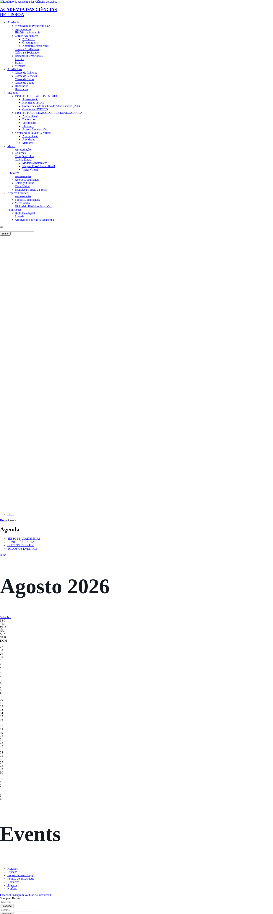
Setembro (5, 617)
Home (3, 520)
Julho (3, 555)
